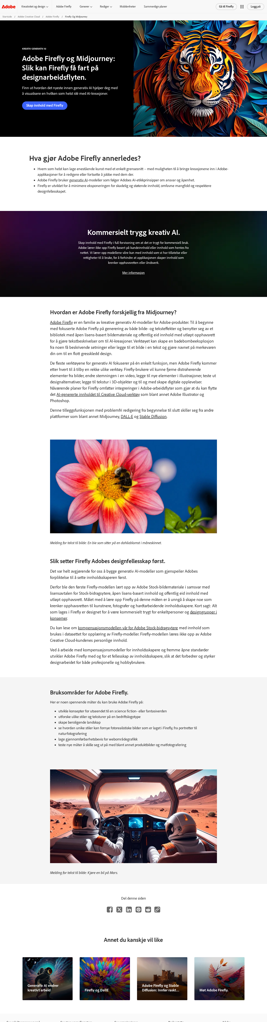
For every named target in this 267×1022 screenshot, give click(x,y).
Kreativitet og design (33, 6)
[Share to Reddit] (148, 909)
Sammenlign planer (155, 6)
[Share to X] (119, 909)
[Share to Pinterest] (138, 909)
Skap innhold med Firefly (44, 105)
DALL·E (127, 416)
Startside (7, 16)
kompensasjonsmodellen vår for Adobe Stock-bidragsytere (128, 627)
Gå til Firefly (226, 6)
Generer (84, 6)
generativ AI (78, 180)
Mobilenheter (128, 6)
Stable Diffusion (153, 416)
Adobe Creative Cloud (29, 16)
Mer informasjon (133, 273)
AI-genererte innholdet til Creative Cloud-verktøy (98, 394)
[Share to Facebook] (110, 909)
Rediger (104, 6)
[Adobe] (8, 6)
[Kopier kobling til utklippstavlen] (157, 909)
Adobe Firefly (63, 6)
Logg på (256, 6)
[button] (242, 6)
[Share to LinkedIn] (129, 909)
